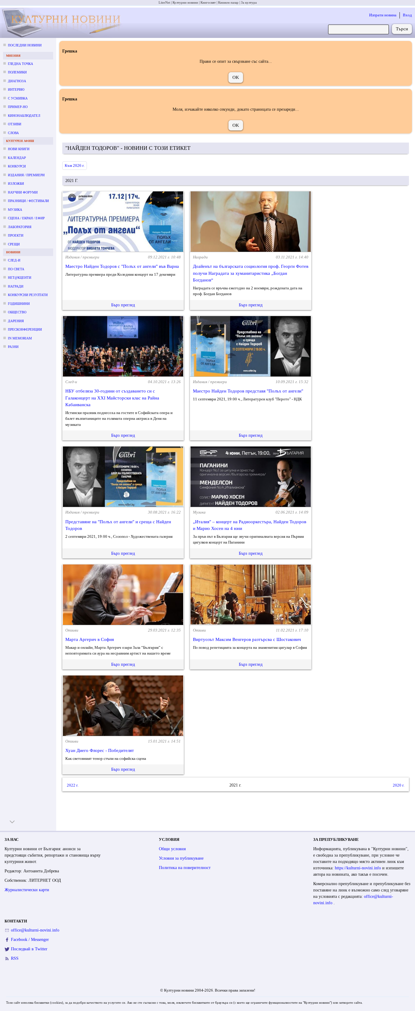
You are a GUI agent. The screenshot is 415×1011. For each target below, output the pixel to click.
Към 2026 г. (74, 165)
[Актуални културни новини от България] (63, 23)
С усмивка (18, 98)
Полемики (17, 72)
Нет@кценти (19, 277)
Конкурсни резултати (28, 295)
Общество (17, 312)
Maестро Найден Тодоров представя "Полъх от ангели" (248, 391)
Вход (407, 15)
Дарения (16, 321)
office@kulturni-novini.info (35, 930)
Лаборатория (19, 227)
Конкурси (17, 166)
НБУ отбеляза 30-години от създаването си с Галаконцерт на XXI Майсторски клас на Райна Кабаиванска (112, 398)
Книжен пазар (228, 2)
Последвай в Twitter (29, 949)
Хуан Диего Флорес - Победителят (99, 750)
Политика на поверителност (185, 867)
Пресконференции (25, 329)
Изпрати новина (382, 15)
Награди (15, 286)
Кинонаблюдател (24, 115)
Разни (13, 347)
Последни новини (25, 45)
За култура (249, 2)
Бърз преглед (123, 305)
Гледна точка (20, 64)
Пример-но (18, 107)
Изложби (16, 183)
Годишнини (19, 303)
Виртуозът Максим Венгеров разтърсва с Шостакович (247, 639)
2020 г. (398, 785)
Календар (17, 158)
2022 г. (72, 785)
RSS (15, 958)
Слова (13, 133)
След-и (14, 260)
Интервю (16, 89)
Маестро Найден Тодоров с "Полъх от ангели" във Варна (122, 266)
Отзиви (14, 124)
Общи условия (172, 849)
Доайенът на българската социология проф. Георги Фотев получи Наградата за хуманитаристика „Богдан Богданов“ (250, 273)
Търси (402, 28)
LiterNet (164, 2)
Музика (15, 209)
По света (16, 269)
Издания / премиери (26, 175)
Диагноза (17, 81)
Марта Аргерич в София (89, 639)
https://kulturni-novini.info (358, 868)
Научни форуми (23, 192)
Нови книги (18, 149)
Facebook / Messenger (30, 939)
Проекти (15, 235)
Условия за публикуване (181, 858)
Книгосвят (208, 2)
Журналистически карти (27, 890)
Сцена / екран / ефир (26, 218)
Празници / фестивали (28, 201)
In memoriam (20, 338)
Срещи (14, 244)
